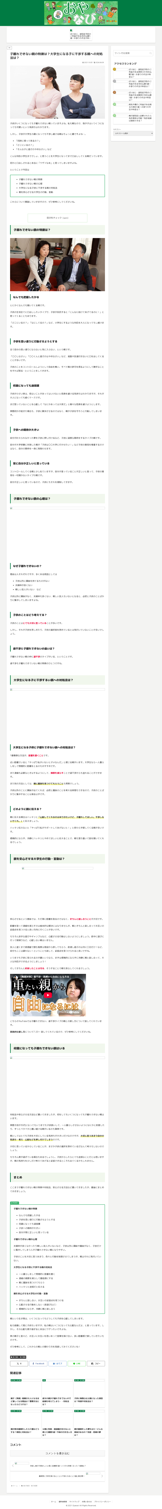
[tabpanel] (81, 35)
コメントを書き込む (57, 1453)
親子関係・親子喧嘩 (19, 1357)
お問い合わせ (87, 1501)
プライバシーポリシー (102, 1501)
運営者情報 (63, 1501)
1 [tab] (81, 44)
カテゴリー (117, 129)
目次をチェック (54, 217)
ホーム (53, 1501)
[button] (96, 1363)
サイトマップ (74, 1501)
